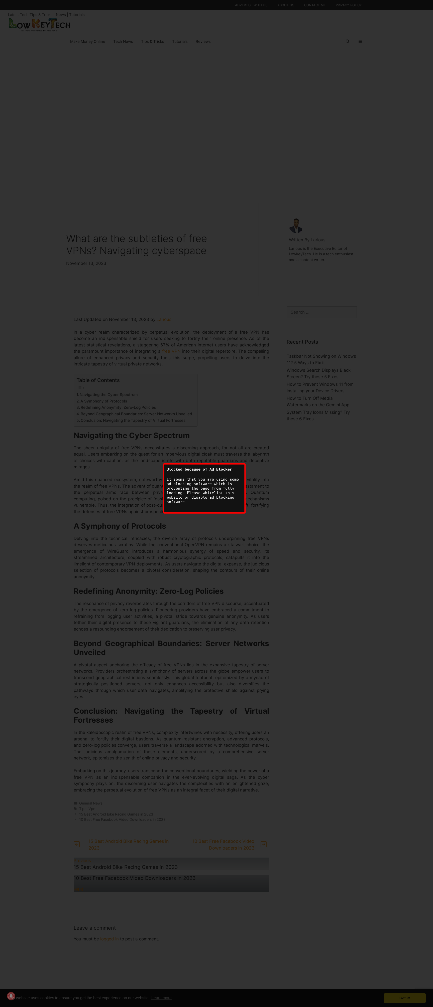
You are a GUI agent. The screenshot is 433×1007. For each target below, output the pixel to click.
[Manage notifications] (11, 996)
